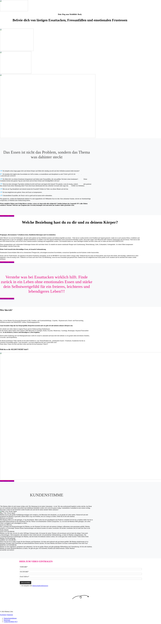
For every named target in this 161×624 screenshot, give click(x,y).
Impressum (7, 620)
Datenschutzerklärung (10, 618)
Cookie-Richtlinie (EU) (11, 621)
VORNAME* (24, 567)
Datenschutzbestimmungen (40, 585)
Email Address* (24, 576)
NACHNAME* (24, 571)
